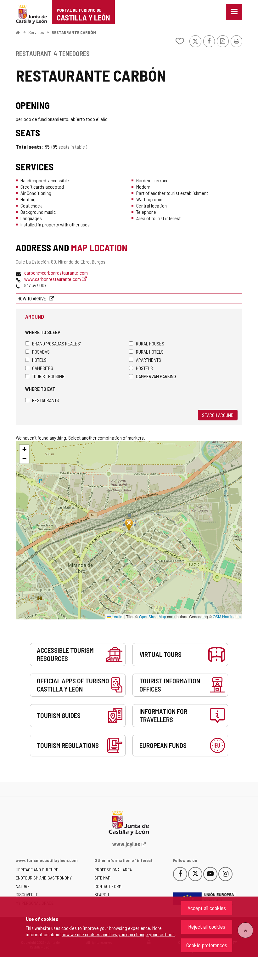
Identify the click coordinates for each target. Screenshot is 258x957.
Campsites (42, 368)
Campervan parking (156, 376)
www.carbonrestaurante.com (53, 279)
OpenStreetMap (152, 616)
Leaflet (117, 616)
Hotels (39, 360)
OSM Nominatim (227, 616)
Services (36, 32)
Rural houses (150, 343)
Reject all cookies (206, 926)
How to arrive (32, 298)
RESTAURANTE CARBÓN (74, 32)
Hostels (144, 368)
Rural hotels (150, 352)
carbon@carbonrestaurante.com (56, 273)
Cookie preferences (206, 945)
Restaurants (45, 400)
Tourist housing (48, 376)
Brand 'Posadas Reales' (56, 343)
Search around (217, 415)
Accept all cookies (207, 907)
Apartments (148, 360)
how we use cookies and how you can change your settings (118, 934)
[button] (24, 449)
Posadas (41, 352)
